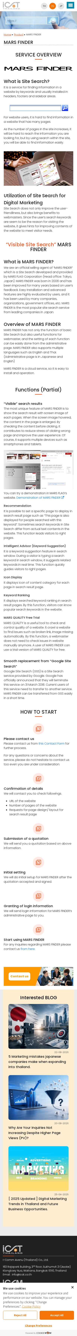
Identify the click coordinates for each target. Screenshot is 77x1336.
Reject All (20, 1315)
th (44, 6)
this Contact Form (51, 743)
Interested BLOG (38, 997)
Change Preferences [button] (38, 1325)
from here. (28, 949)
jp (61, 6)
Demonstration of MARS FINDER (38, 498)
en (52, 6)
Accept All (56, 1315)
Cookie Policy (31, 1306)
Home (7, 34)
